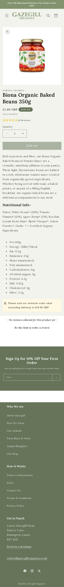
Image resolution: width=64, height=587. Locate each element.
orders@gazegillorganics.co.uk (27, 558)
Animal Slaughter (17, 446)
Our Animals (14, 430)
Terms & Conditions (19, 498)
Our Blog (12, 453)
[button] (7, 15)
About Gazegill (16, 415)
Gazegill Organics (36, 584)
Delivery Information (20, 475)
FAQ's (10, 482)
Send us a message (19, 546)
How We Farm (15, 423)
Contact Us (14, 490)
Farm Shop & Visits (19, 438)
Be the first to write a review (32, 327)
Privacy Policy (15, 505)
